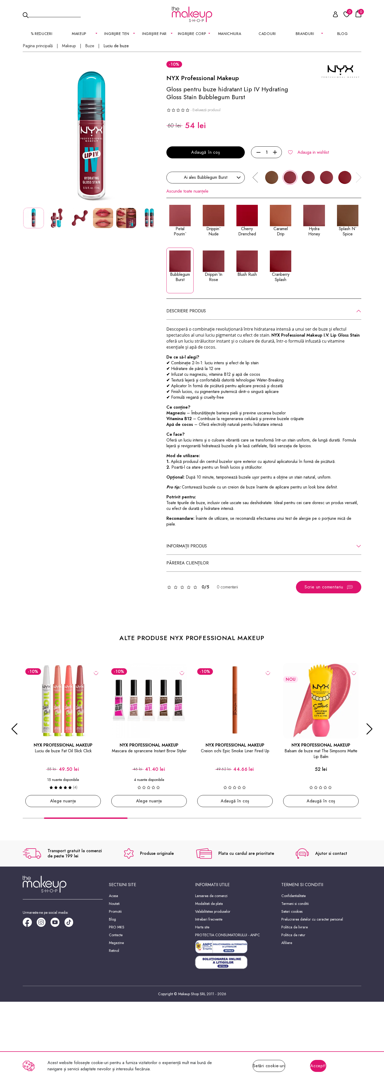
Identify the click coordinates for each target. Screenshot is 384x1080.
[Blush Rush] (326, 177)
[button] (255, 177)
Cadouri (267, 33)
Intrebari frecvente (208, 919)
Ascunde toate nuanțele (187, 191)
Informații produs (186, 546)
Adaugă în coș (205, 152)
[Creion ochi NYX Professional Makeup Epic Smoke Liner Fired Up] (235, 700)
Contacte (116, 935)
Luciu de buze (116, 46)
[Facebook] (30, 924)
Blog (342, 33)
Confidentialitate (293, 895)
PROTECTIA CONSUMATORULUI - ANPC (227, 935)
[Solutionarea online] (235, 962)
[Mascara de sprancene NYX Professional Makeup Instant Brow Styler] (149, 700)
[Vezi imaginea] (91, 136)
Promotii (115, 911)
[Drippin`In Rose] (308, 177)
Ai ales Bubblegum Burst (205, 177)
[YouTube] (57, 924)
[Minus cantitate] (258, 152)
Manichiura (229, 33)
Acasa (113, 895)
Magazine (116, 942)
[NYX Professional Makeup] (340, 71)
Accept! (318, 1066)
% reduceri (42, 33)
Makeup (69, 46)
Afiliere (286, 942)
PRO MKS (116, 927)
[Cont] (332, 15)
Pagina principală (38, 46)
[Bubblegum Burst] (290, 177)
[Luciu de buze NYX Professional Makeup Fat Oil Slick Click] (63, 700)
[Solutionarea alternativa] (235, 946)
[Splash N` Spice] (271, 177)
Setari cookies (291, 911)
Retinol (114, 950)
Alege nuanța (63, 801)
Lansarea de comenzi (211, 895)
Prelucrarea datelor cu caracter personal (312, 919)
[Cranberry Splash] (345, 177)
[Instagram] (43, 924)
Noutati (114, 903)
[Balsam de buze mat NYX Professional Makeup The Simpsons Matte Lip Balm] (321, 700)
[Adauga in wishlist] (268, 673)
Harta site (202, 927)
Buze (89, 46)
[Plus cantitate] (275, 152)
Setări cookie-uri (269, 1066)
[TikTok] (71, 924)
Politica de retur (293, 935)
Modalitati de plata (209, 903)
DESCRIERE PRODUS (186, 311)
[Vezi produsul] (96, 673)
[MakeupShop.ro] (192, 14)
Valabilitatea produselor (212, 911)
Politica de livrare (294, 927)
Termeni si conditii (295, 903)
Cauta (54, 14)
